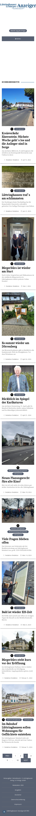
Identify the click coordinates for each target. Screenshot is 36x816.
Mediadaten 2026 (18, 785)
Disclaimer (18, 795)
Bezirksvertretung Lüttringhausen (18, 470)
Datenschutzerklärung (18, 799)
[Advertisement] (18, 62)
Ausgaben (18, 790)
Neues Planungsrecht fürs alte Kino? (16, 479)
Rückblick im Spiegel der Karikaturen (15, 400)
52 (18, 760)
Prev (7, 756)
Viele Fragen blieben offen (15, 540)
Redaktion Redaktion (12, 160)
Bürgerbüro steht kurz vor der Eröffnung (16, 661)
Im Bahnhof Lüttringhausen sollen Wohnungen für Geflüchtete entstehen (16, 729)
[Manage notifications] (4, 811)
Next (26, 760)
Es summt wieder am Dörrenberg (15, 344)
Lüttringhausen (20, 129)
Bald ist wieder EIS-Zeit (17, 612)
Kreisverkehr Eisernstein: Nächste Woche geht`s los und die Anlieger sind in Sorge (16, 140)
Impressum (18, 804)
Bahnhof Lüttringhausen (18, 528)
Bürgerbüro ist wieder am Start (16, 269)
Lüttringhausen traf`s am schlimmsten (16, 196)
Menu (18, 39)
